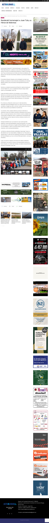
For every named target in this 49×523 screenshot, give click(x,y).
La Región (5, 16)
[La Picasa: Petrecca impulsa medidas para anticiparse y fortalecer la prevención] (26, 215)
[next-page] (3, 226)
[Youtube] (47, 1)
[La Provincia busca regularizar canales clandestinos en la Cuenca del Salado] (16, 215)
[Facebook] (42, 1)
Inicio (2, 16)
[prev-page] (1, 226)
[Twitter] (46, 1)
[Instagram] (44, 1)
